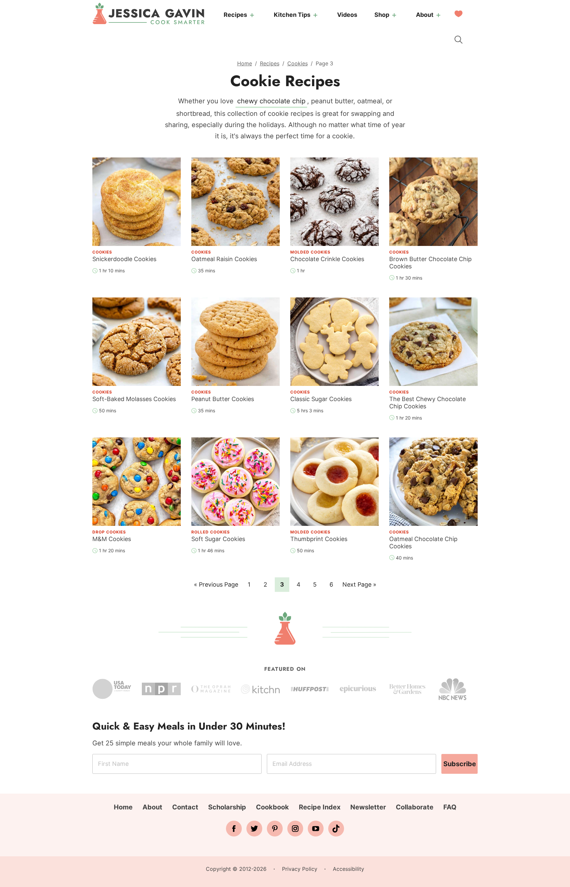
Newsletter (368, 807)
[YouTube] (316, 828)
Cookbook (272, 807)
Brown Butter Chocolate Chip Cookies (430, 263)
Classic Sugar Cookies (321, 398)
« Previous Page (216, 586)
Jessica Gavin (148, 13)
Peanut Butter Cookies (222, 398)
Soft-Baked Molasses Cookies (134, 398)
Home (244, 63)
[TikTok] (336, 828)
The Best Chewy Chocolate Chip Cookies (427, 402)
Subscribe (459, 764)
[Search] (458, 39)
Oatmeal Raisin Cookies (224, 259)
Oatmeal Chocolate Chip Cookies (423, 542)
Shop (381, 14)
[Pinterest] (275, 828)
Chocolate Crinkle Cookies (327, 259)
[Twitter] (254, 828)
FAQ (450, 807)
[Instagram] (295, 828)
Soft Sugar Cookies (218, 538)
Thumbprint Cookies (318, 538)
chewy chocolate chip (271, 101)
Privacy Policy (299, 869)
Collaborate (414, 807)
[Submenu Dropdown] (252, 15)
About (424, 14)
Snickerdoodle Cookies (124, 259)
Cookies (297, 63)
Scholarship (227, 807)
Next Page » (359, 586)
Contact (185, 807)
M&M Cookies (111, 538)
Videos (347, 14)
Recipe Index (319, 807)
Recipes (235, 14)
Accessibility (348, 869)
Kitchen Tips (292, 14)
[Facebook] (234, 828)
